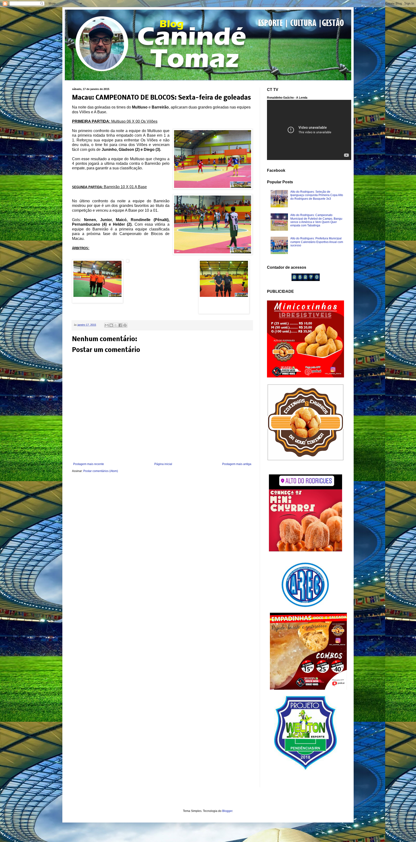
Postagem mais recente (88, 464)
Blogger (227, 811)
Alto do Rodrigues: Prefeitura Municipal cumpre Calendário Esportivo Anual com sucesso (316, 242)
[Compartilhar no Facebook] (120, 325)
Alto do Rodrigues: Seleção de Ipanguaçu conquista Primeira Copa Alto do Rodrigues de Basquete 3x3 (316, 195)
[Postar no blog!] (111, 325)
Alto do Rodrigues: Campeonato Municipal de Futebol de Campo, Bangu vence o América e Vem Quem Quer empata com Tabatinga (316, 220)
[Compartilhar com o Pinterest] (125, 325)
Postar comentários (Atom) (100, 471)
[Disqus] (162, 540)
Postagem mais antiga (236, 464)
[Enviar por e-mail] (106, 325)
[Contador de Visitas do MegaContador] (306, 280)
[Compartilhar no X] (115, 325)
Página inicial (163, 464)
